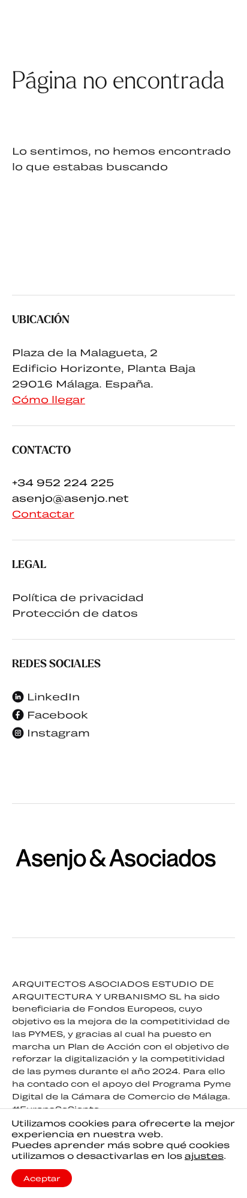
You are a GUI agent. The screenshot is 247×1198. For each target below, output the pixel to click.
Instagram (58, 732)
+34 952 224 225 (63, 482)
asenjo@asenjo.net (70, 498)
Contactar (43, 513)
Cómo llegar (48, 399)
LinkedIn (53, 696)
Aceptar (41, 1178)
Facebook (57, 714)
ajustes (204, 1155)
